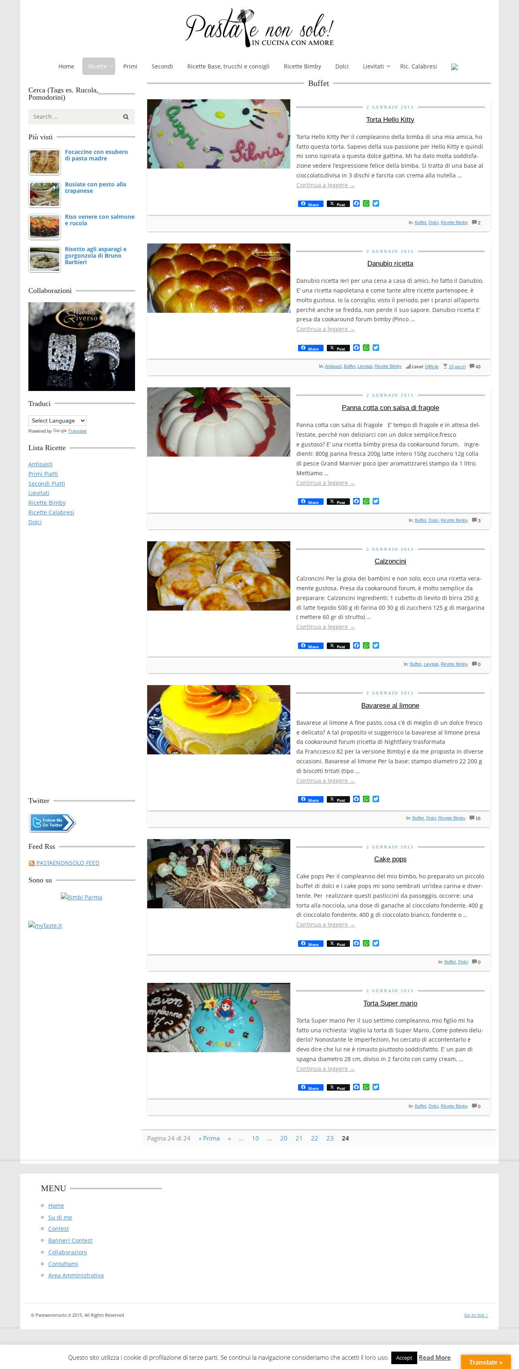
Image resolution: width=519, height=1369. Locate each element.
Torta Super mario (390, 1003)
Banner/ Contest (70, 1240)
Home (66, 66)
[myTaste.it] (45, 925)
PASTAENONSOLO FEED (67, 863)
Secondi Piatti (46, 483)
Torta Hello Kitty (390, 120)
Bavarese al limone (390, 705)
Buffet (420, 222)
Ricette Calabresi (51, 512)
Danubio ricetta (390, 263)
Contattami (63, 1264)
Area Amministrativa (76, 1275)
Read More (435, 1357)
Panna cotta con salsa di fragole (390, 408)
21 (299, 1138)
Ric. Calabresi (418, 66)
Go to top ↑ (476, 1315)
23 (330, 1138)
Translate (77, 431)
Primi (130, 66)
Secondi (162, 66)
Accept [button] (404, 1357)
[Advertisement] (81, 657)
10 (255, 1138)
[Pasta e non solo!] (259, 27)
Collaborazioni (67, 1252)
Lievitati (373, 66)
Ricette (97, 66)
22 (314, 1138)
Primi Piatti (43, 474)
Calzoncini (390, 561)
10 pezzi (457, 366)
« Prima (209, 1138)
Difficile (432, 366)
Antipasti (333, 366)
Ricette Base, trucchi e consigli (228, 66)
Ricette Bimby (302, 66)
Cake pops (390, 859)
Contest (58, 1228)
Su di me (60, 1217)
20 (283, 1138)
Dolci (342, 66)
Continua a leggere (325, 185)
